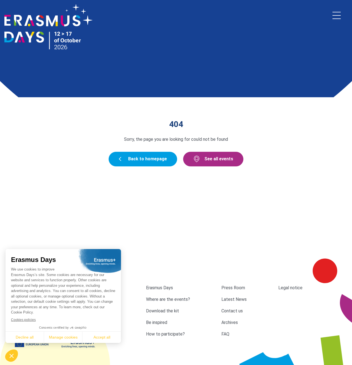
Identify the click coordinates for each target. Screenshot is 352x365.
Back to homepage (147, 158)
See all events (218, 158)
